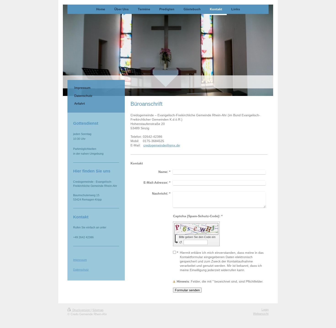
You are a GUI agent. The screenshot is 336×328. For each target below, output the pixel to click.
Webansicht (261, 313)
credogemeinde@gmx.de (161, 145)
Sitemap (97, 310)
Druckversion (81, 310)
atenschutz (82, 269)
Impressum (80, 259)
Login (265, 309)
